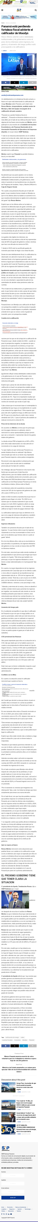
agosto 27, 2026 (26, 1091)
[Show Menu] (2, 10)
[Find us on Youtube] (11, 1214)
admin (5, 50)
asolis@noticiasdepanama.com (12, 95)
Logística (3, 1209)
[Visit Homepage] (19, 10)
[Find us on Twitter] (4, 1214)
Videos (3, 1211)
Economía (17, 1040)
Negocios (12, 1209)
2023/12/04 (13, 50)
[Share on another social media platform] (32, 82)
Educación (11, 1211)
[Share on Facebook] (5, 82)
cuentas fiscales (7, 1040)
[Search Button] (36, 10)
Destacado (5, 1083)
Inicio (2, 1207)
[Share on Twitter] (14, 82)
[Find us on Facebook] (1, 1214)
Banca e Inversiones (20, 1207)
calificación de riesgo (12, 1037)
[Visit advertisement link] (19, 2)
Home (2, 23)
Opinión (20, 1209)
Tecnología (28, 1209)
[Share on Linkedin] (23, 82)
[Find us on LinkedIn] (8, 1214)
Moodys (25, 1040)
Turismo (19, 1211)
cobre (22, 1037)
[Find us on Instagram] (6, 1214)
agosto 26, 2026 (26, 1109)
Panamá (31, 1040)
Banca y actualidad (11, 23)
